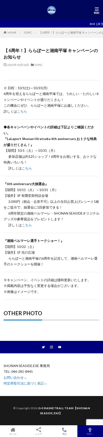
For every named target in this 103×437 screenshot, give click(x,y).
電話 (64, 433)
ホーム (13, 433)
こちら (22, 111)
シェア (38, 433)
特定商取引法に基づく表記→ (25, 383)
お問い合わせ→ (15, 377)
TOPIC (28, 32)
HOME (12, 32)
